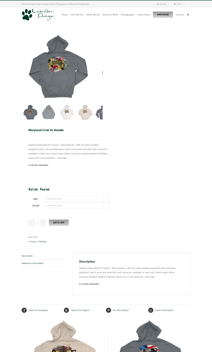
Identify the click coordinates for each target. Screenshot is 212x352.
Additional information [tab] (33, 263)
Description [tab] (27, 255)
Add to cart (58, 222)
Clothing (42, 241)
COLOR (35, 206)
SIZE (35, 199)
